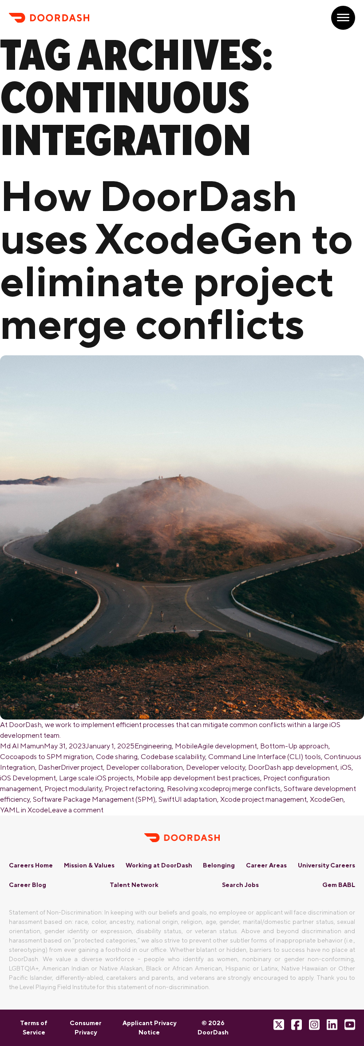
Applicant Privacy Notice (149, 1027)
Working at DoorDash (159, 865)
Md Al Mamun (22, 746)
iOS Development (28, 778)
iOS (346, 767)
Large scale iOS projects (96, 778)
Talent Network (134, 884)
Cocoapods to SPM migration (46, 756)
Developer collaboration (144, 767)
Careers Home (31, 865)
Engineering (153, 746)
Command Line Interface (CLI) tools (264, 756)
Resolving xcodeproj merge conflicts (224, 788)
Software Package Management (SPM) (94, 799)
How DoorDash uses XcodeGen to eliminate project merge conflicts (176, 259)
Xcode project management (263, 799)
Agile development (227, 746)
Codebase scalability (173, 756)
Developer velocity (215, 767)
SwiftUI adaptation (187, 799)
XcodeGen (327, 799)
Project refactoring (134, 788)
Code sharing (117, 756)
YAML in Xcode (24, 810)
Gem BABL (338, 884)
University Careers (326, 865)
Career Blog (27, 884)
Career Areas (266, 865)
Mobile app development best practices (198, 778)
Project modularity (73, 788)
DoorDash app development (292, 767)
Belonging (219, 865)
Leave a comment (75, 810)
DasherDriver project (70, 767)
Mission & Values (89, 865)
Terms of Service (33, 1027)
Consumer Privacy (86, 1027)
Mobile (186, 746)
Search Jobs (240, 884)
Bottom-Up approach (294, 746)
